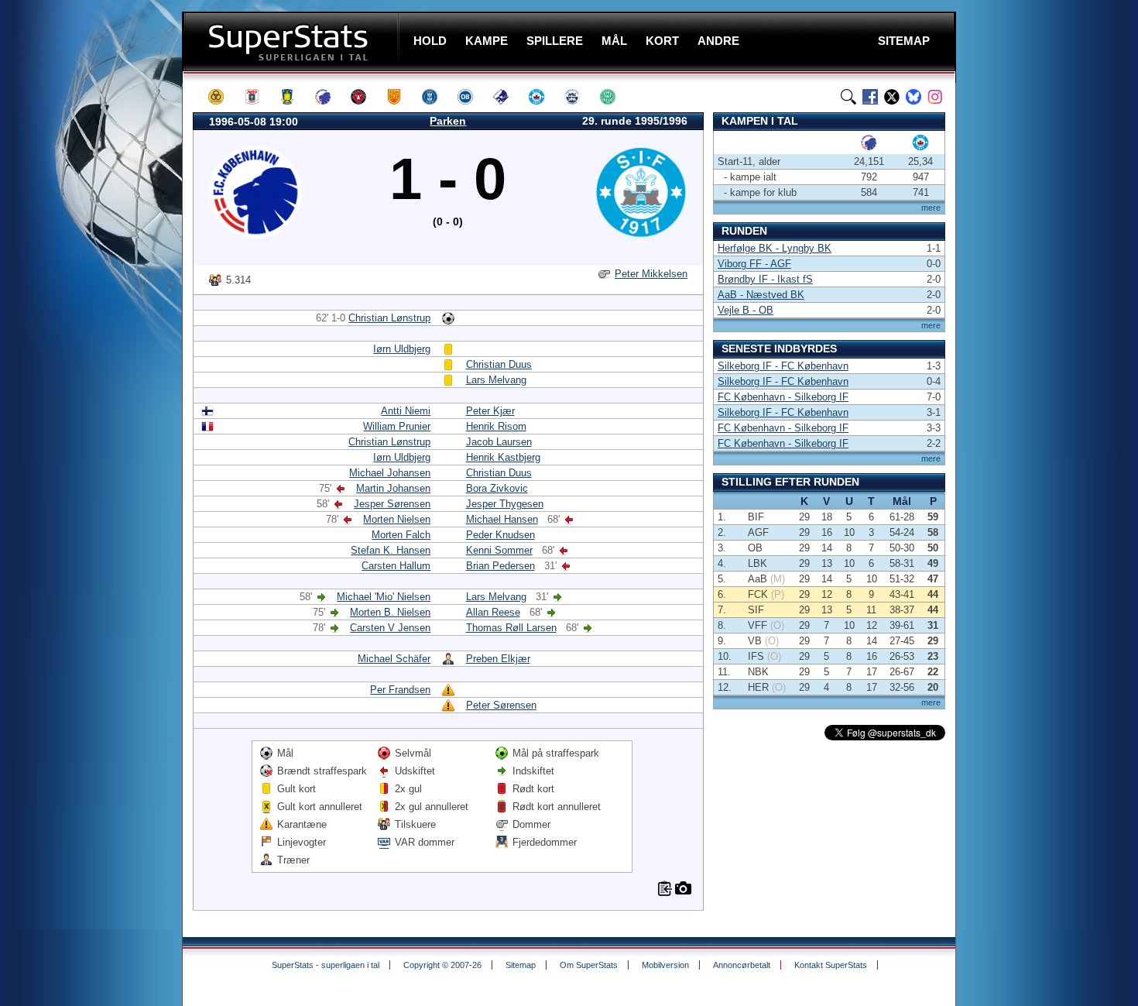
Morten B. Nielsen (390, 612)
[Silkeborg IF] (543, 97)
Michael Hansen (502, 519)
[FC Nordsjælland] (401, 97)
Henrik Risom (496, 426)
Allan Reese (493, 612)
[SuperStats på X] (892, 97)
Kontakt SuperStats (830, 965)
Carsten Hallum (396, 566)
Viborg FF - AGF (754, 264)
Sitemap (521, 965)
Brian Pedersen (500, 566)
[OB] (472, 97)
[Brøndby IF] (294, 97)
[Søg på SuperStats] (848, 97)
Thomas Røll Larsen (511, 627)
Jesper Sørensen (392, 504)
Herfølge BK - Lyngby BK (774, 248)
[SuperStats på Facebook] (870, 97)
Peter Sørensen (501, 705)
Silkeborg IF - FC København (783, 366)
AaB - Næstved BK (761, 294)
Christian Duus (499, 364)
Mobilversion (665, 965)
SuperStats (292, 41)
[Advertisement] (89, 306)
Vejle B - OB (745, 310)
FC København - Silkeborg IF (783, 397)
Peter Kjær (490, 411)
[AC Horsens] (223, 97)
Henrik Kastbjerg (503, 457)
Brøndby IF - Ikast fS (765, 279)
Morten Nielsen (396, 519)
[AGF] (258, 97)
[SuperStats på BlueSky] (913, 97)
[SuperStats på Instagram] (935, 97)
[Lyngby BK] (436, 97)
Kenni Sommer (499, 550)
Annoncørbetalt (741, 965)
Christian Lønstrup (389, 318)
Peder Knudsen (500, 535)
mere (931, 207)
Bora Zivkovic (497, 488)
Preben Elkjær (498, 658)
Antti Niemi (405, 411)
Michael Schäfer (394, 658)
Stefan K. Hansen (390, 550)
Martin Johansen (393, 488)
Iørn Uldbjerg (401, 349)
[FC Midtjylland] (365, 97)
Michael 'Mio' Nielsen (383, 597)
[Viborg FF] (614, 97)
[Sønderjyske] (579, 97)
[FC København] (329, 97)
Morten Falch (401, 535)
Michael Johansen (389, 473)
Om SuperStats (589, 965)
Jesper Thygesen (504, 504)
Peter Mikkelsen (651, 274)
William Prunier (396, 426)
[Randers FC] (508, 97)
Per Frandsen (400, 689)
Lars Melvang (496, 380)
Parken (448, 121)
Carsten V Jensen (390, 627)
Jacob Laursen (499, 442)
